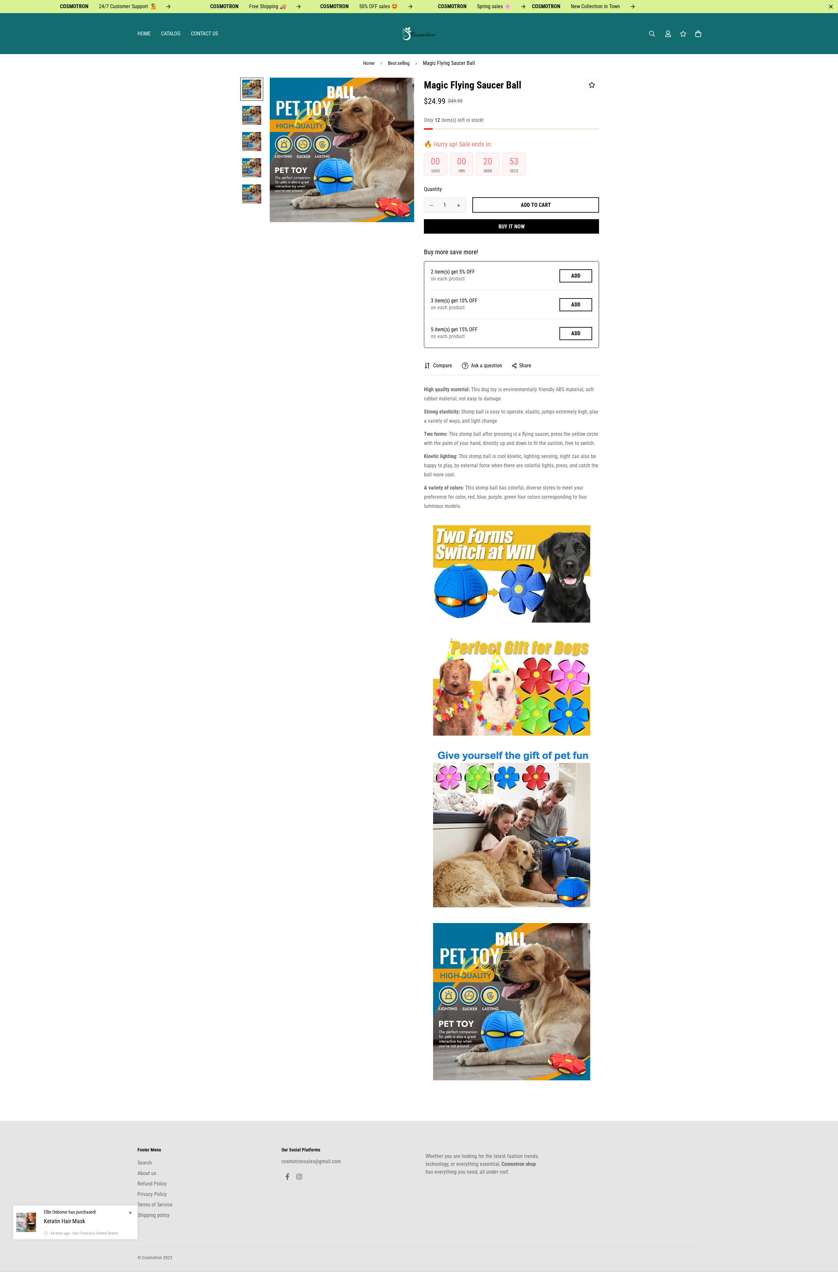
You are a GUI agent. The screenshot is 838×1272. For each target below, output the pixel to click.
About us (146, 1173)
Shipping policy (153, 1215)
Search (144, 1163)
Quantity (433, 189)
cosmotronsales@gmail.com (311, 1161)
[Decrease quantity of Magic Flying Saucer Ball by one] (431, 205)
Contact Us (204, 33)
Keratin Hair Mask (64, 1221)
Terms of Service (155, 1205)
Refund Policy (152, 1184)
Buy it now (512, 226)
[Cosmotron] (419, 33)
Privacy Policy (152, 1194)
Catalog (170, 33)
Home (144, 33)
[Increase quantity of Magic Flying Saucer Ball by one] (458, 205)
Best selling (399, 63)
